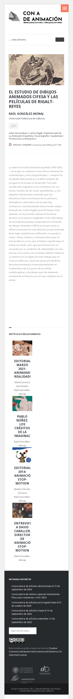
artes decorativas (18, 133)
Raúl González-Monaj (26, 114)
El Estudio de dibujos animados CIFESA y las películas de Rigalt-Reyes (33, 99)
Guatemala (56, 135)
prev (62, 39)
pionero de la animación (22, 138)
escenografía (42, 135)
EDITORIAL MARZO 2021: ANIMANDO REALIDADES (22, 369)
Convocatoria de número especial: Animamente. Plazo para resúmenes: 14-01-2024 (36, 596)
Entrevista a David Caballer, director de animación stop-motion (22, 537)
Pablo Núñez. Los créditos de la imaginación (22, 426)
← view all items (17, 40)
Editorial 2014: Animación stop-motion (22, 475)
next (57, 39)
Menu (65, 8)
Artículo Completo (37, 144)
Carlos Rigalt (35, 133)
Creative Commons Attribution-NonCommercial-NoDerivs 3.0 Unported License (35, 651)
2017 (14, 126)
